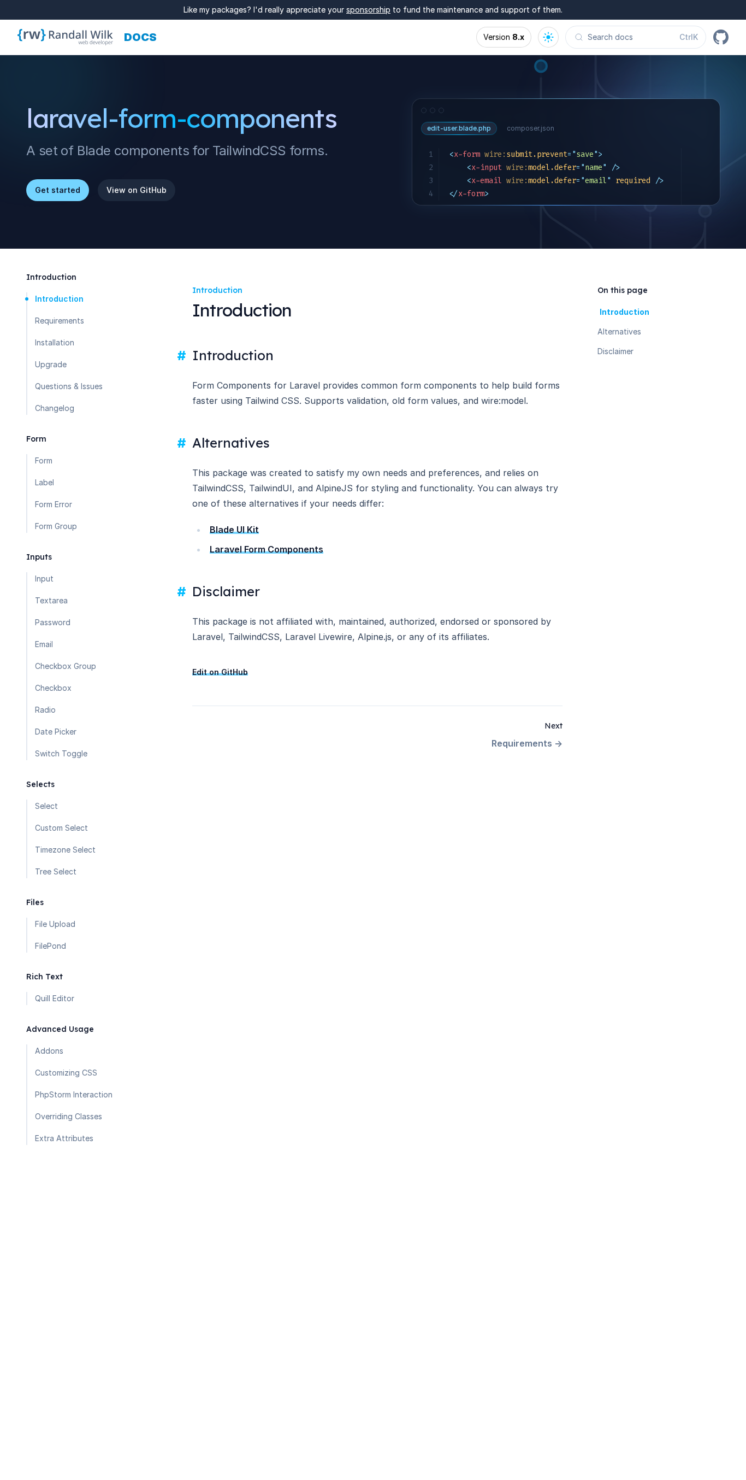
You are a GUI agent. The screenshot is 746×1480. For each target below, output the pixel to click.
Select (46, 806)
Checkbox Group (65, 666)
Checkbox (53, 687)
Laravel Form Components (266, 549)
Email (44, 644)
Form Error (53, 504)
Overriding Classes (68, 1116)
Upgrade (51, 364)
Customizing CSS (66, 1072)
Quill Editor (54, 998)
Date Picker (55, 731)
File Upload (55, 924)
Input (44, 578)
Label (44, 482)
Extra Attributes (64, 1138)
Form (43, 460)
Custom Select (61, 827)
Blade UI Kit (234, 529)
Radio (45, 709)
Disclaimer (615, 351)
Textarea (51, 600)
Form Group (56, 526)
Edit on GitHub (220, 672)
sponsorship (368, 9)
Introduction (59, 298)
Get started (57, 190)
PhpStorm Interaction (74, 1094)
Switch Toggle (61, 753)
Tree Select (55, 871)
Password (52, 622)
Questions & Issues (69, 386)
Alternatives (619, 331)
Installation (54, 342)
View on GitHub (136, 190)
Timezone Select (65, 849)
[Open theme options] (548, 37)
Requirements (59, 320)
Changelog (54, 408)
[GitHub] (721, 37)
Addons (49, 1050)
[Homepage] (65, 37)
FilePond (50, 945)
